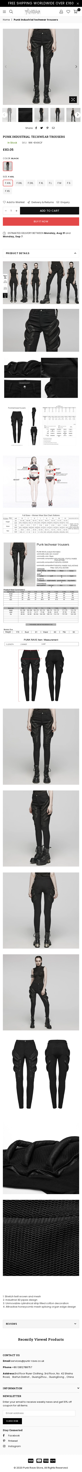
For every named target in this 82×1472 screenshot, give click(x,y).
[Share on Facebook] (36, 128)
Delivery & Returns (42, 202)
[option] (41, 67)
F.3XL (19, 183)
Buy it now (41, 221)
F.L (50, 183)
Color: (11, 158)
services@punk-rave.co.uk (27, 1361)
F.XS (7, 191)
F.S (68, 183)
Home (6, 19)
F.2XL (30, 183)
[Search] (11, 11)
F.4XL (8, 183)
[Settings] (61, 11)
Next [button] (76, 67)
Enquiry (65, 202)
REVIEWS (11, 1323)
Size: (8, 176)
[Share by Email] (53, 128)
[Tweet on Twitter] (41, 128)
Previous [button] (6, 67)
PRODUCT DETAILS (17, 253)
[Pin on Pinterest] (48, 128)
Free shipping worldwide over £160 (41, 3)
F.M (59, 183)
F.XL (41, 183)
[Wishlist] (68, 11)
